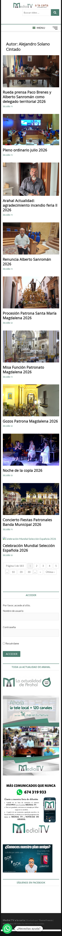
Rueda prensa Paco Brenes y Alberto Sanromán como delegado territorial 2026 (27, 96)
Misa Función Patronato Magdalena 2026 (23, 369)
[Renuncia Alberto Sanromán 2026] (31, 238)
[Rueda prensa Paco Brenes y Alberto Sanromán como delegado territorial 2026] (31, 71)
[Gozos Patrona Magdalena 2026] (31, 400)
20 (21, 571)
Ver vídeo (10, 106)
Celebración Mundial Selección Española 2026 (29, 548)
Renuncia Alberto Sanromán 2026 (27, 261)
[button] (41, 27)
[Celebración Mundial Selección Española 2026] (31, 539)
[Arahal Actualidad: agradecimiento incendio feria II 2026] (31, 179)
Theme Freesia (45, 920)
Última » (50, 571)
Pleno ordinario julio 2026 (25, 149)
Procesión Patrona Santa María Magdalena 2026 (30, 315)
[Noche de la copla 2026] (31, 450)
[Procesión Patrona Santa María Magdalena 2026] (31, 292)
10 (13, 571)
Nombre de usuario (13, 610)
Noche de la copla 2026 (22, 470)
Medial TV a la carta (14, 920)
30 (29, 571)
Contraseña (9, 627)
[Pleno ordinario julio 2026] (31, 129)
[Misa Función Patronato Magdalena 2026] (31, 346)
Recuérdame (12, 643)
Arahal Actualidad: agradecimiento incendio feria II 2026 (30, 205)
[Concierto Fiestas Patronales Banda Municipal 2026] (31, 499)
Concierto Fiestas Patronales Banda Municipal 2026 (27, 522)
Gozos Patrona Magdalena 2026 (30, 421)
